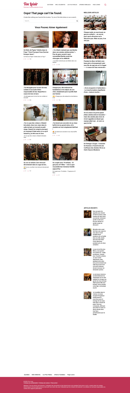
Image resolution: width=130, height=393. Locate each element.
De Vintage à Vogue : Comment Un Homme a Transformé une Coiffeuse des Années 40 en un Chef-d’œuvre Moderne (94, 147)
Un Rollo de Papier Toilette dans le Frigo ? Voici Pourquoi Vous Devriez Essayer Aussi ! (36, 52)
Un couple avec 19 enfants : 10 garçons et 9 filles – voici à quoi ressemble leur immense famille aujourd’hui (63, 166)
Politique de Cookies (44, 383)
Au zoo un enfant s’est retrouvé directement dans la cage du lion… (35, 164)
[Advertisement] (95, 179)
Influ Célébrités (60, 4)
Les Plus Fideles (72, 4)
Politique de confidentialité (31, 383)
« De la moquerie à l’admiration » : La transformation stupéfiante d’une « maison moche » (95, 90)
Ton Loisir (31, 4)
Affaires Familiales (85, 4)
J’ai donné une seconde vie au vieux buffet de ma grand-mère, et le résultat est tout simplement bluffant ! (65, 126)
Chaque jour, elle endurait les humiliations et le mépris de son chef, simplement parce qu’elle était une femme (65, 91)
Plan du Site (54, 383)
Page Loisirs (96, 4)
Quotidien (50, 4)
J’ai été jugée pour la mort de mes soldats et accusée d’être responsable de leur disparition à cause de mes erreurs (35, 91)
